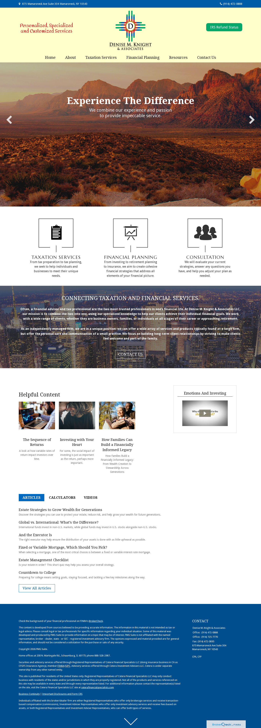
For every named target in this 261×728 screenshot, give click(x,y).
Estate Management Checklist (44, 560)
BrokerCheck (96, 621)
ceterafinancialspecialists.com (97, 687)
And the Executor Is (35, 535)
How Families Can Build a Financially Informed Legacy (117, 445)
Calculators (62, 498)
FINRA (61, 665)
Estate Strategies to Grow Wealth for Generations (60, 510)
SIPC (67, 665)
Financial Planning (130, 257)
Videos (90, 498)
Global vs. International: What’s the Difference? (58, 522)
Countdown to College (37, 573)
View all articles (37, 588)
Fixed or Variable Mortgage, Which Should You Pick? (63, 547)
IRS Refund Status (224, 27)
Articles (32, 498)
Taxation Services (56, 257)
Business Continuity (29, 693)
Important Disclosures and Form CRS (62, 693)
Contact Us (130, 354)
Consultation (205, 257)
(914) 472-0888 (232, 4)
